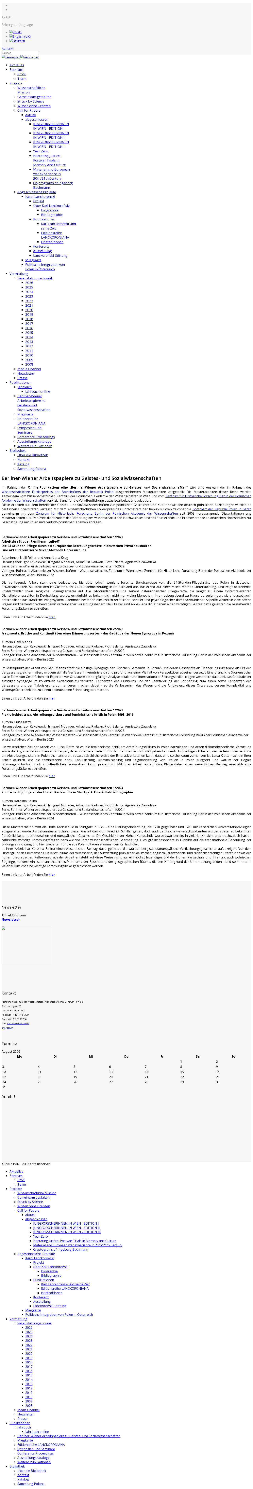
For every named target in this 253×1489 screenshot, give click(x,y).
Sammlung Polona (31, 468)
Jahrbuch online (37, 391)
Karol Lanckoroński (40, 196)
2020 (29, 310)
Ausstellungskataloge (34, 441)
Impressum (7, 1027)
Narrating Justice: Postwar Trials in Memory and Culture (49, 160)
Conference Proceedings (36, 437)
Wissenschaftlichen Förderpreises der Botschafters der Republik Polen (57, 492)
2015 (29, 332)
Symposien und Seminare (29, 430)
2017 (29, 323)
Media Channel (29, 369)
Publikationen (44, 219)
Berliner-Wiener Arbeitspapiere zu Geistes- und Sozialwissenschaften (33, 403)
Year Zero (40, 151)
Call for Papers (28, 110)
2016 (29, 328)
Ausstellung (42, 251)
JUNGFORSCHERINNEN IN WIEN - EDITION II (51, 135)
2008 (29, 364)
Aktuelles (16, 65)
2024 (29, 291)
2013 (29, 341)
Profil (21, 74)
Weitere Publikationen (34, 446)
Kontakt (7, 48)
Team (21, 78)
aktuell (30, 115)
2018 (29, 319)
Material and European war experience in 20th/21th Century (51, 174)
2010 (29, 355)
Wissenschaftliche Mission (36, 1193)
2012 (29, 346)
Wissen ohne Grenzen (34, 106)
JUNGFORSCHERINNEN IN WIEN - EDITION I (51, 126)
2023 (29, 296)
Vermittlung (18, 273)
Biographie (50, 210)
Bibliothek (17, 450)
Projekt (38, 201)
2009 (29, 359)
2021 (29, 305)
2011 (29, 350)
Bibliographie (52, 214)
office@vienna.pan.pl (18, 1023)
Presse (22, 378)
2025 (29, 287)
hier (52, 698)
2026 (29, 282)
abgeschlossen (36, 119)
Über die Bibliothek (32, 455)
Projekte (15, 83)
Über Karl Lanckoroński (51, 205)
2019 (29, 314)
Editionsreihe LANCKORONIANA (55, 235)
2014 (29, 337)
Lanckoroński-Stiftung (50, 255)
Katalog (23, 464)
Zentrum (16, 69)
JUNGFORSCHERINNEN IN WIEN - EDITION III (51, 144)
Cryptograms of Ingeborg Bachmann (60, 1249)
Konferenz (41, 246)
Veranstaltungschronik (35, 278)
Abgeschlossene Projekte (36, 192)
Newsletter (25, 373)
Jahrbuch (24, 387)
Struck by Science (30, 101)
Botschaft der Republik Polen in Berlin (222, 509)
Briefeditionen (52, 242)
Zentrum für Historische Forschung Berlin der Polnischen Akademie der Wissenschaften (107, 513)
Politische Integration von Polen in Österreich (45, 266)
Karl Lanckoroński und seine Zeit (65, 1284)
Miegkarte (33, 260)
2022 (29, 301)
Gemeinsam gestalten (34, 96)
